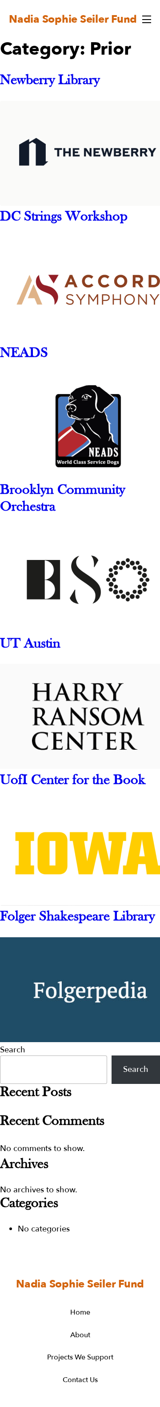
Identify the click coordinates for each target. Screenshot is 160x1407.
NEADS (24, 353)
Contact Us (80, 1380)
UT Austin (30, 644)
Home (80, 1312)
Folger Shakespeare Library (77, 917)
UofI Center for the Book (72, 780)
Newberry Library (50, 80)
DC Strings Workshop (64, 217)
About (80, 1335)
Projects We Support (80, 1357)
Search (12, 1049)
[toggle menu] (146, 19)
